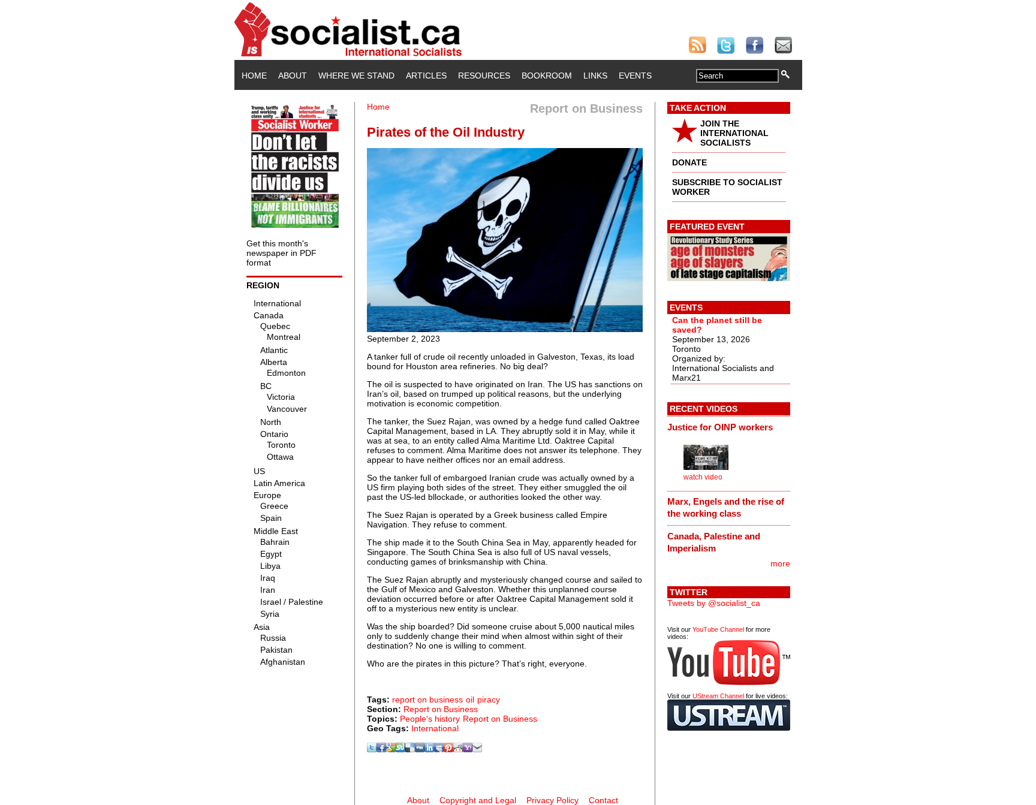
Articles (426, 75)
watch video (702, 477)
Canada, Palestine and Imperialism (713, 542)
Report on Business (440, 709)
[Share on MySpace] (439, 749)
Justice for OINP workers (720, 427)
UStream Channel (718, 696)
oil (470, 699)
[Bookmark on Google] (391, 749)
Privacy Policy (552, 800)
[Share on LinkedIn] (429, 749)
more (780, 563)
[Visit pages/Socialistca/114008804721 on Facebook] (381, 749)
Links (595, 75)
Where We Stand (356, 75)
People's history (430, 718)
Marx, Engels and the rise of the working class (725, 507)
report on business (427, 699)
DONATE (689, 162)
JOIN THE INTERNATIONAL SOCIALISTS (734, 133)
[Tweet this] (372, 749)
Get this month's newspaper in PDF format (281, 253)
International (435, 728)
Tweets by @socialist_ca (713, 603)
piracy (488, 699)
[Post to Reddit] (458, 749)
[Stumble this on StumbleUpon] (400, 749)
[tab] (728, 427)
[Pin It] (448, 749)
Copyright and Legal (477, 800)
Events (635, 75)
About (292, 75)
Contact (603, 800)
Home (254, 75)
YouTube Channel (718, 629)
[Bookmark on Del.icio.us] (410, 749)
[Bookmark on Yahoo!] (467, 749)
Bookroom (547, 75)
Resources (484, 75)
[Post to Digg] (419, 749)
